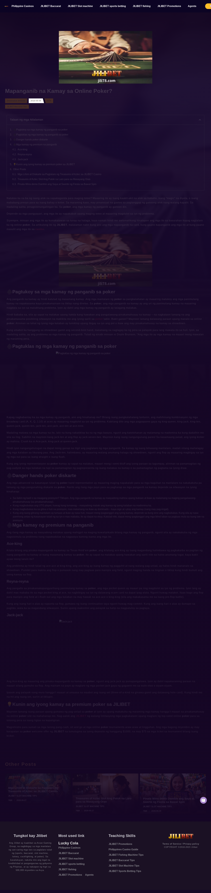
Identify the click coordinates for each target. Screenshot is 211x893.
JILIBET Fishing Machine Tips (126, 855)
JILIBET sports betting (113, 6)
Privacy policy (191, 844)
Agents (192, 6)
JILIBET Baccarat (50, 6)
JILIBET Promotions (169, 6)
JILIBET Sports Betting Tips (125, 871)
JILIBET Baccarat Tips (122, 860)
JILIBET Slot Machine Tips (124, 865)
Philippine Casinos (23, 6)
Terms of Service (171, 844)
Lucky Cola (68, 843)
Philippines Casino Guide (123, 849)
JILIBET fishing (142, 6)
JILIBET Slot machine (80, 6)
